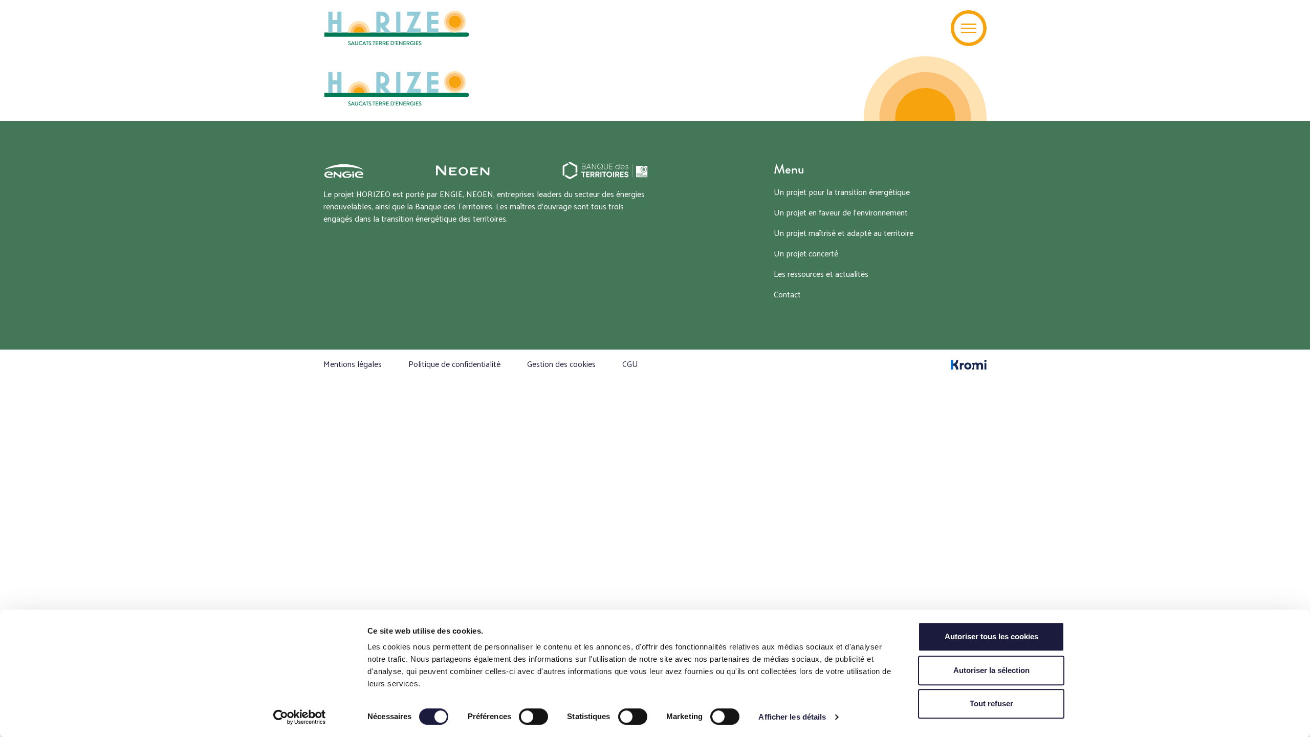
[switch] (533, 716)
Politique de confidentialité (454, 363)
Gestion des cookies (561, 363)
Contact (787, 294)
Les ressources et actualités (821, 273)
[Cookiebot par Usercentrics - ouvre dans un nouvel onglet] (299, 717)
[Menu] (969, 28)
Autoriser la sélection (991, 670)
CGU (630, 363)
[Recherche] (927, 28)
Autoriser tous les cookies (991, 636)
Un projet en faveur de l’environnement (841, 212)
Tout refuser (991, 703)
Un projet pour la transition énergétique (842, 191)
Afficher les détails (792, 716)
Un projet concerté (806, 253)
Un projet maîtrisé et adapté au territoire (843, 232)
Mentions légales (352, 363)
